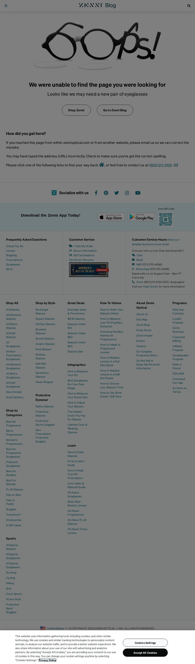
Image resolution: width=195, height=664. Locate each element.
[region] (97, 647)
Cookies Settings (145, 642)
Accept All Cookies (145, 652)
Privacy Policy (47, 660)
